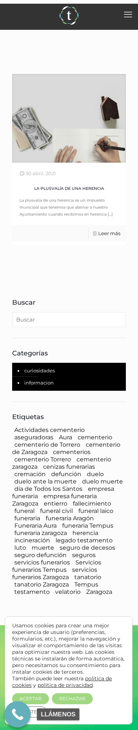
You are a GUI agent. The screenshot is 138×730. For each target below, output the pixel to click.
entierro (55, 503)
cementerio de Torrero (47, 444)
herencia (85, 532)
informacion (39, 383)
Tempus (86, 584)
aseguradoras (33, 437)
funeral (24, 510)
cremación (30, 474)
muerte (43, 547)
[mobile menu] (128, 14)
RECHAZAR (72, 698)
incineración (32, 540)
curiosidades (39, 370)
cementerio (95, 437)
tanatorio (87, 577)
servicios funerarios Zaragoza (54, 573)
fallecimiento (92, 503)
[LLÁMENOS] (17, 714)
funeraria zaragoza (40, 532)
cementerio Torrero (42, 459)
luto (20, 547)
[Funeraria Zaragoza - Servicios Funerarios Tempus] (69, 15)
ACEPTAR (31, 698)
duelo (95, 474)
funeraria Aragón (70, 518)
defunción (66, 474)
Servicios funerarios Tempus (56, 566)
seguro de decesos (87, 547)
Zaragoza (99, 591)
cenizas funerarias (69, 466)
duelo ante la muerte (45, 481)
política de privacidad (65, 685)
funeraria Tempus (87, 525)
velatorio (68, 591)
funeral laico (95, 510)
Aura (65, 437)
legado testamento (84, 540)
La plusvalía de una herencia (69, 188)
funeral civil (56, 510)
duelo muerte (102, 481)
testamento (32, 591)
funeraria (27, 518)
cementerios (72, 452)
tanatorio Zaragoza (41, 584)
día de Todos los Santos (48, 488)
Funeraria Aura (35, 525)
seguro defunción (40, 555)
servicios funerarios (42, 562)
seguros (84, 555)
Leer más (109, 233)
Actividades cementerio (49, 429)
